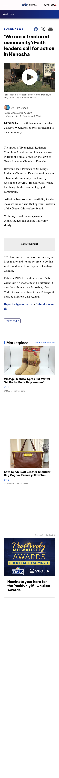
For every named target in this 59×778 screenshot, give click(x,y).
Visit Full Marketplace (44, 343)
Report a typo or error (18, 304)
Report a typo (12, 320)
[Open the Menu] (5, 5)
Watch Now (49, 5)
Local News (13, 28)
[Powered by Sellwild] (50, 535)
